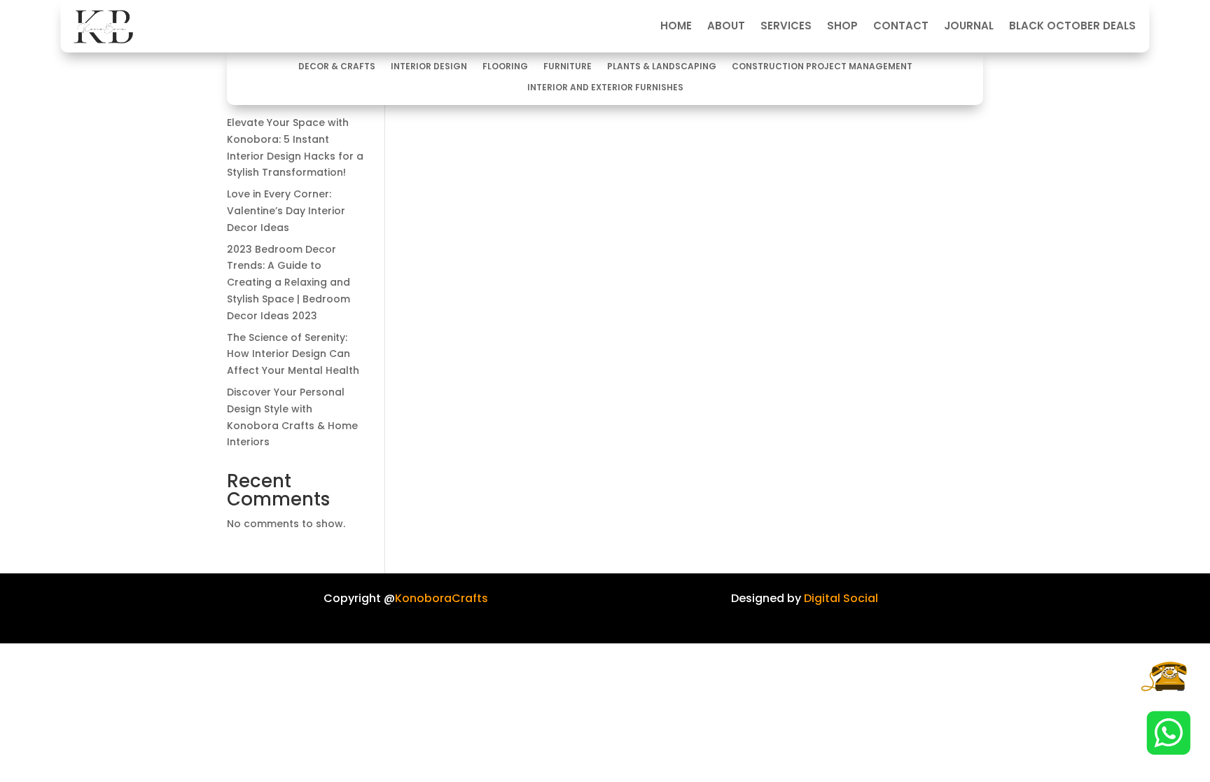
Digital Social (841, 598)
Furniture (567, 67)
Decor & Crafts (336, 67)
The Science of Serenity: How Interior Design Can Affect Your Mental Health (293, 354)
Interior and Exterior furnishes (605, 88)
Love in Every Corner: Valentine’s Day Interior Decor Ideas (286, 211)
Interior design (429, 67)
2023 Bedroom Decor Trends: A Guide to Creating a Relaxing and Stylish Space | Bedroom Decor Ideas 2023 (288, 282)
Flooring (505, 67)
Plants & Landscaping (661, 67)
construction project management (822, 67)
